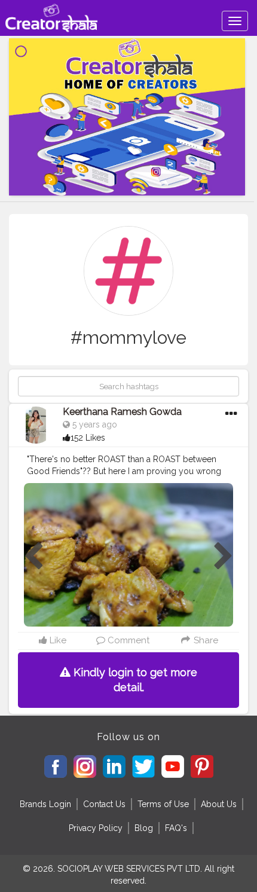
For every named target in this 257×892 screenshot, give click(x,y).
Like (56, 640)
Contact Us (104, 804)
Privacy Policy (96, 828)
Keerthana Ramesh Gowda (122, 411)
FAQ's (176, 828)
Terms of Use (163, 804)
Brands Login (45, 804)
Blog (143, 828)
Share (204, 640)
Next (223, 557)
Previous (33, 557)
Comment (127, 640)
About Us (219, 804)
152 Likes (88, 437)
